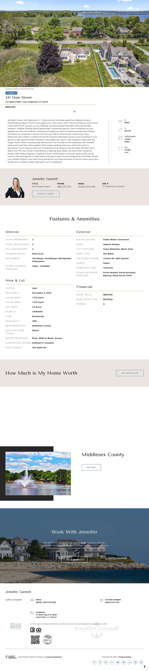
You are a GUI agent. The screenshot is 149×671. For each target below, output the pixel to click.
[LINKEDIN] (106, 662)
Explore (91, 467)
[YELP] (129, 662)
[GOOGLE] (135, 662)
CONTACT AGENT (45, 194)
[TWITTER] (112, 662)
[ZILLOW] (141, 662)
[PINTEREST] (124, 662)
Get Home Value (129, 373)
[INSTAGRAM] (100, 662)
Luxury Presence (54, 657)
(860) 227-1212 (64, 187)
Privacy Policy (125, 657)
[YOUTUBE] (118, 662)
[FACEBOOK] (94, 662)
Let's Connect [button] (74, 560)
